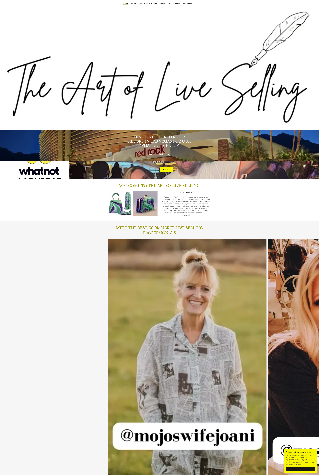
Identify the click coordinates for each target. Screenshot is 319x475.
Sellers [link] (134, 3)
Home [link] (125, 3)
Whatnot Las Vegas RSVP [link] (184, 3)
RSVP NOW (167, 170)
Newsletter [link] (165, 3)
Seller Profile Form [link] (148, 3)
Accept (300, 469)
